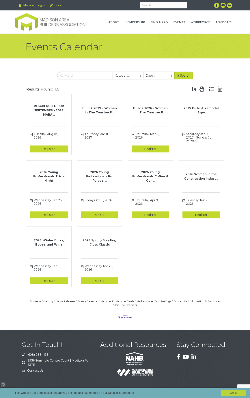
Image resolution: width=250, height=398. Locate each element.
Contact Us (180, 301)
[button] (194, 89)
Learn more (126, 392)
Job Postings (163, 301)
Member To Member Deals (117, 301)
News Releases (65, 301)
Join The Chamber (126, 304)
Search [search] (185, 75)
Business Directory (41, 301)
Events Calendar (87, 301)
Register (49, 149)
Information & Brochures (205, 301)
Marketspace (144, 301)
